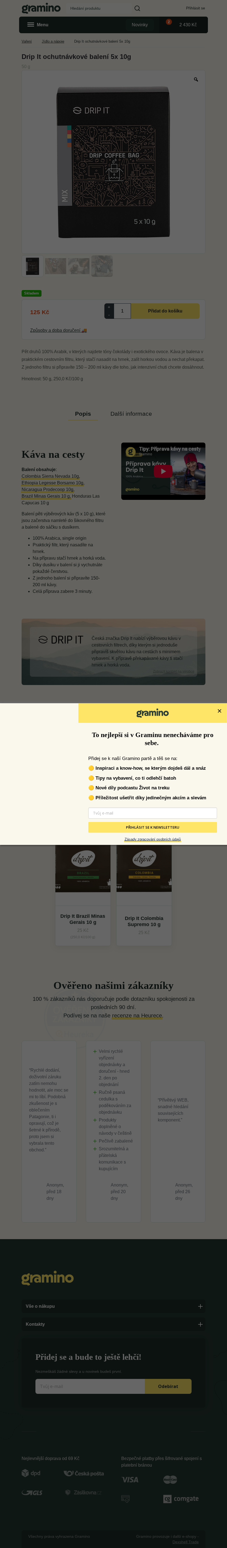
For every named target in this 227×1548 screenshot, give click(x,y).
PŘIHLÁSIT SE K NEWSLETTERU (152, 827)
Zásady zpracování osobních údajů (153, 839)
